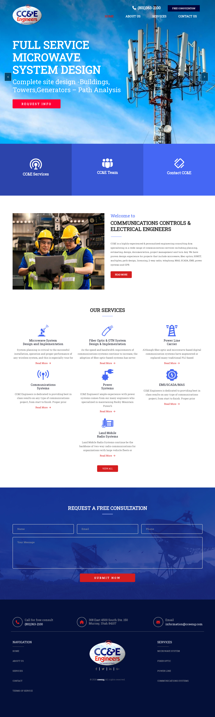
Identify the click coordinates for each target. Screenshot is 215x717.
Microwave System (168, 651)
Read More (121, 274)
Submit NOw (107, 578)
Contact (18, 680)
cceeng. (101, 679)
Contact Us (187, 16)
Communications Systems (173, 680)
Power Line (164, 671)
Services (159, 16)
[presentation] (8, 77)
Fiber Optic (164, 661)
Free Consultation (183, 8)
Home (109, 16)
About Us (133, 16)
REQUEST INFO (37, 104)
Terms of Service (23, 690)
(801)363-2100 (148, 7)
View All (107, 468)
